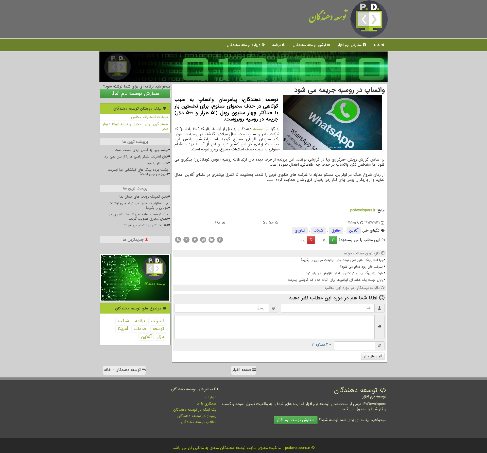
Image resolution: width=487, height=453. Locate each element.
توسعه (258, 129)
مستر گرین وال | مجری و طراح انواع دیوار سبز (135, 126)
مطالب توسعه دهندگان (198, 422)
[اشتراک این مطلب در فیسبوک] (194, 240)
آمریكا (123, 328)
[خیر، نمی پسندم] (311, 240)
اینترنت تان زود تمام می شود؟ (362, 266)
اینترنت (157, 321)
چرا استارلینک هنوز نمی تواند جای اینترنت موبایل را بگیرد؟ (342, 260)
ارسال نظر (371, 356)
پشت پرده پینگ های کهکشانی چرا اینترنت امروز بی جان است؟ (138, 172)
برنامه (277, 45)
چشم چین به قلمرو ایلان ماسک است (141, 150)
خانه (377, 45)
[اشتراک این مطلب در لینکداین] (211, 240)
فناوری (300, 231)
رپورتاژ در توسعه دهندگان (196, 416)
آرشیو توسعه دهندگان (310, 45)
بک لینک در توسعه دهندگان (194, 409)
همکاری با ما (206, 403)
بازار (160, 336)
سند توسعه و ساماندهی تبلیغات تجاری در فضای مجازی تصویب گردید (138, 216)
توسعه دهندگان (327, 18)
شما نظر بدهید (157, 163)
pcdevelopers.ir (362, 210)
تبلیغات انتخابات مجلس (149, 117)
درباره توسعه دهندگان (244, 45)
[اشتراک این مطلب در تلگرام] (203, 240)
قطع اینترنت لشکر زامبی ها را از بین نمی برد (136, 156)
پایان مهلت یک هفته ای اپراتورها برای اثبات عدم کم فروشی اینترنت (335, 279)
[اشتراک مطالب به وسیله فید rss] (178, 240)
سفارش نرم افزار (350, 45)
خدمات (140, 328)
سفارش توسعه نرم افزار (135, 93)
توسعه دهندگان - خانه (123, 370)
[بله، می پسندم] (333, 240)
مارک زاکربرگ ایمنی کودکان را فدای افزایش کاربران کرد (345, 273)
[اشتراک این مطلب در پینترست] (219, 240)
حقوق (336, 231)
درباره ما (209, 397)
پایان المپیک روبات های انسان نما (143, 196)
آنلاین (353, 231)
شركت (318, 231)
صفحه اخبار (242, 370)
